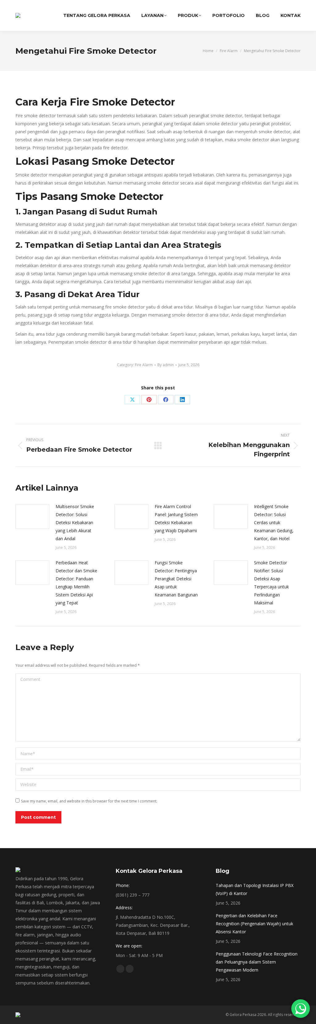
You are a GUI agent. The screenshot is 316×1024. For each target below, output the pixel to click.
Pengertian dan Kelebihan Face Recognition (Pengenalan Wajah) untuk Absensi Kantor (254, 924)
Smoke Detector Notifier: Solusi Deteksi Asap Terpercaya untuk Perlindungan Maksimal (271, 583)
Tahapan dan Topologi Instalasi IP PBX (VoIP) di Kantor (254, 889)
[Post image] (32, 516)
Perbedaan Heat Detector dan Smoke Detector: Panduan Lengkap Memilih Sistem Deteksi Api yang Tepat (76, 583)
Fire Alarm (144, 364)
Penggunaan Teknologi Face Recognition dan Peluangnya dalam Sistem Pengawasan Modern (256, 962)
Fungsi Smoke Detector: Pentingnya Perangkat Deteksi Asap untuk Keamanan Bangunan (176, 579)
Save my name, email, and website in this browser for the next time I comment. (89, 801)
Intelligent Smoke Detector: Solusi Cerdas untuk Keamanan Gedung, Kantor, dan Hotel (273, 522)
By (165, 364)
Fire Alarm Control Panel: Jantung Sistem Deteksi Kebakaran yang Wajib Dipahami (176, 518)
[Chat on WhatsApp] (300, 1008)
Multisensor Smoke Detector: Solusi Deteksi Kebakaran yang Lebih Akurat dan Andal (75, 522)
